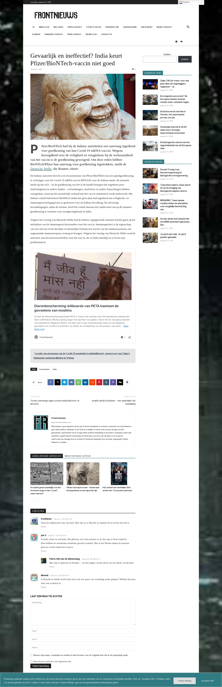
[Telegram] (176, 41)
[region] (111, 680)
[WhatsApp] (78, 382)
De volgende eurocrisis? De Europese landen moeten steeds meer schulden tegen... (175, 99)
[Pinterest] (99, 382)
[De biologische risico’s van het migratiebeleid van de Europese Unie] (150, 146)
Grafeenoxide (130, 27)
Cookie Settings (184, 681)
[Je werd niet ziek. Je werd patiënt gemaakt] (150, 238)
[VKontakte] (181, 41)
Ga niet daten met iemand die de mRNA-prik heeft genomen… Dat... (175, 222)
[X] (58, 382)
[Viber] (113, 382)
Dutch (186, 2)
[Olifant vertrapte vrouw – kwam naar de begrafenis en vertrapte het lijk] (82, 473)
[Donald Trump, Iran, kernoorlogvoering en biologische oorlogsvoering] (150, 173)
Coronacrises (44, 369)
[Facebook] (51, 382)
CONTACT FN (106, 34)
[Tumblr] (106, 382)
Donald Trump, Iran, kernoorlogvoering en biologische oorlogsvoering (174, 172)
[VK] (71, 382)
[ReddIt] (92, 382)
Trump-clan (91, 34)
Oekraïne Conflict (54, 34)
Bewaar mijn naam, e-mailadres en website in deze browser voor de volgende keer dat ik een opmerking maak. (81, 655)
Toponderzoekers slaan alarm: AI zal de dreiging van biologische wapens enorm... (175, 188)
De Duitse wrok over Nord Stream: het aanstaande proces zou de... (172, 114)
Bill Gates (58, 27)
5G (33, 27)
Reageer (44, 526)
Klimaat (36, 34)
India (55, 369)
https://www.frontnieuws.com (61, 422)
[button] (188, 27)
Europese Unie (112, 27)
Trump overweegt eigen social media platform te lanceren (54, 402)
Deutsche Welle (40, 169)
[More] (127, 382)
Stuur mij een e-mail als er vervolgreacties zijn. (52, 661)
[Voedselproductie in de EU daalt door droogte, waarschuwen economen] (150, 130)
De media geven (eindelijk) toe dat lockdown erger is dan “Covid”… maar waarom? (45, 490)
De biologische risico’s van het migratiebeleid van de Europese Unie (175, 145)
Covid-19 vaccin (93, 27)
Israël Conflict (164, 27)
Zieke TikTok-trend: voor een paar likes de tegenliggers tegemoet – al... (174, 83)
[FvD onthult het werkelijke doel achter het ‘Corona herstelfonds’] (119, 473)
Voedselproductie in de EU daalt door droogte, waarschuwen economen (173, 130)
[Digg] (120, 382)
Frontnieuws (58, 417)
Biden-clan (44, 27)
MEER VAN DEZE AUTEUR (78, 456)
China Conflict (74, 27)
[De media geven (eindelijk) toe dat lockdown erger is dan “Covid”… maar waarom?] (46, 473)
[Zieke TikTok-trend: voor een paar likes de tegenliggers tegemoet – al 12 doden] (150, 84)
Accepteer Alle (207, 681)
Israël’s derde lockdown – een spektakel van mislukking (113, 402)
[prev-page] (32, 499)
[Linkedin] (85, 382)
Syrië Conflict (74, 34)
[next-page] (37, 499)
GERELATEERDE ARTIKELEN (46, 456)
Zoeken (167, 54)
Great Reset (146, 27)
